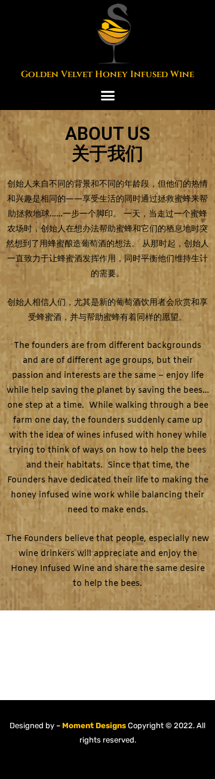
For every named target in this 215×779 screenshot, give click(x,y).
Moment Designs (93, 725)
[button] (107, 95)
